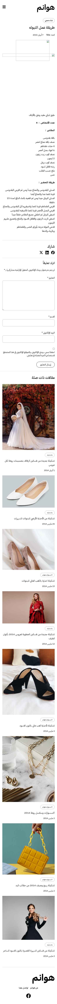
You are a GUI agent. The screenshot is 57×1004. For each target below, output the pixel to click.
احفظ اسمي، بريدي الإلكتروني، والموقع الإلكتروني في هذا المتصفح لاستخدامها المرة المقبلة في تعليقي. (29, 354)
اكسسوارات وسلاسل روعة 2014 (39, 813)
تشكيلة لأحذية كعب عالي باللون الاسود (37, 725)
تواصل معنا (23, 987)
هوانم (46, 7)
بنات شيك (49, 455)
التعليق (51, 277)
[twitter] (41, 252)
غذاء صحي (49, 20)
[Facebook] (28, 995)
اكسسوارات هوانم (47, 575)
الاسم (52, 316)
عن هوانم (34, 987)
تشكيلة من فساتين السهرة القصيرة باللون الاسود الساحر (29, 950)
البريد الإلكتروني (48, 332)
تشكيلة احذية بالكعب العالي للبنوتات (38, 581)
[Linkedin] (47, 252)
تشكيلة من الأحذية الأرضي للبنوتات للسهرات (34, 518)
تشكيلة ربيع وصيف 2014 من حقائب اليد (35, 885)
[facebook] (53, 252)
